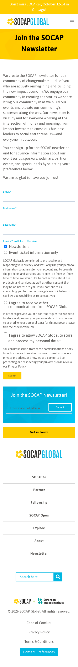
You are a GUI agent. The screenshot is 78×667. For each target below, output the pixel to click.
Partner (39, 490)
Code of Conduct (39, 623)
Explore (39, 528)
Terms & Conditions (39, 641)
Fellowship (39, 502)
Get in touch (39, 432)
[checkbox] (39, 250)
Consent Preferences (39, 652)
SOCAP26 (39, 477)
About (39, 541)
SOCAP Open (39, 515)
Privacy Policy (39, 632)
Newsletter (39, 553)
